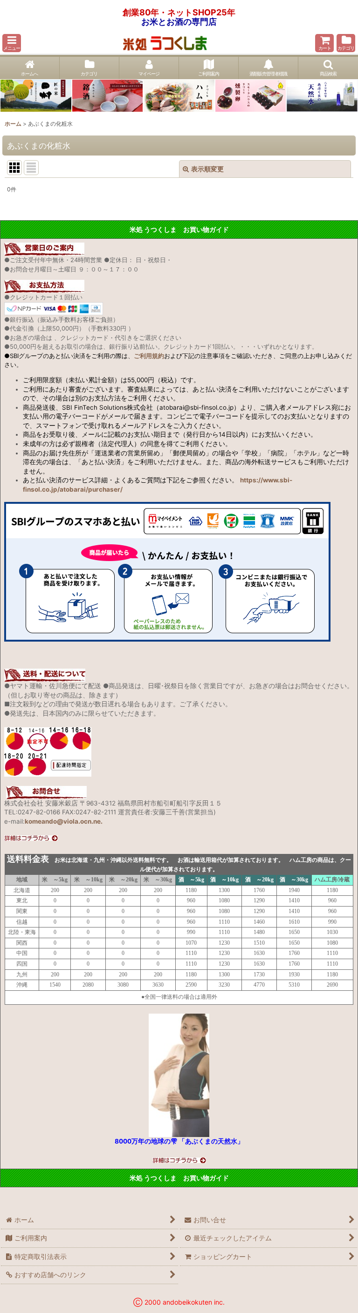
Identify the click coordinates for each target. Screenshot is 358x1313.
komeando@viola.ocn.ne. (64, 821)
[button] (11, 43)
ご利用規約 (149, 355)
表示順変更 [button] (207, 169)
